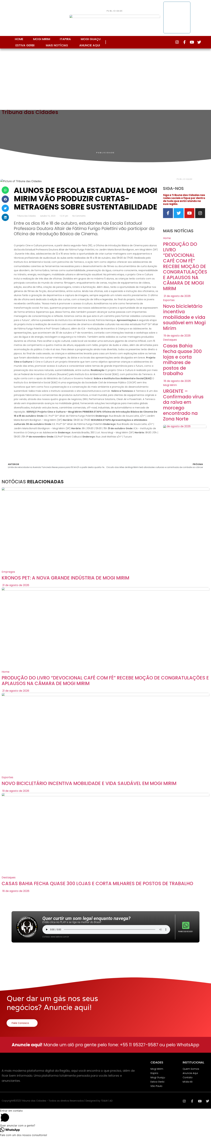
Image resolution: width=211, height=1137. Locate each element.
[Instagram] (177, 42)
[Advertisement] (105, 78)
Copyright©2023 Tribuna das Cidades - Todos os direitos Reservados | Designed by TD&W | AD (57, 1100)
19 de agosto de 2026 (177, 335)
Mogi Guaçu (91, 39)
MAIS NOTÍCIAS (57, 45)
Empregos (8, 572)
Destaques (170, 340)
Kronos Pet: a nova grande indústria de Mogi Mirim (65, 578)
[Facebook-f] (184, 42)
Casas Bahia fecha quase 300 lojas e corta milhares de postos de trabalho (182, 360)
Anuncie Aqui (89, 45)
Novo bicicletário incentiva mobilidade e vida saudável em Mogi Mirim (184, 317)
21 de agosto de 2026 (177, 296)
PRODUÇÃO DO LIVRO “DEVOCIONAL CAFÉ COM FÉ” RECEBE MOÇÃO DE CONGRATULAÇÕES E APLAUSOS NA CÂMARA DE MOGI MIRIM (185, 266)
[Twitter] (199, 42)
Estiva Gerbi (24, 45)
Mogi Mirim (41, 39)
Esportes (169, 300)
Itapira (65, 39)
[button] (5, 190)
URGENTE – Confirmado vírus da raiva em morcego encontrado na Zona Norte (183, 405)
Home (19, 39)
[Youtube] (192, 42)
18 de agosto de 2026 (177, 381)
